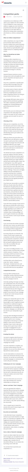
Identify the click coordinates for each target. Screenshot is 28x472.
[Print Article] (23, 10)
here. (10, 448)
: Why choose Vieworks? (14, 462)
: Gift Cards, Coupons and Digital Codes (13, 459)
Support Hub (16, 468)
